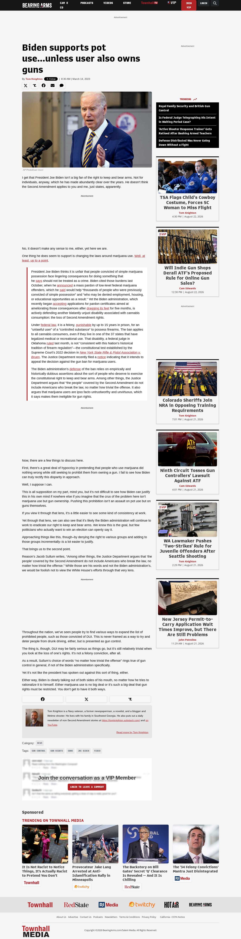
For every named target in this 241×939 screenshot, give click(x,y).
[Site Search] (215, 3)
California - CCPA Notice (172, 917)
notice (101, 357)
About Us (61, 917)
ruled (50, 343)
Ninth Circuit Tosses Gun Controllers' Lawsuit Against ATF (187, 475)
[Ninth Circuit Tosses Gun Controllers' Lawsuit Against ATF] (187, 449)
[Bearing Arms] (37, 5)
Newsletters (111, 917)
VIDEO (97, 750)
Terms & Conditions (129, 917)
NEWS (39, 743)
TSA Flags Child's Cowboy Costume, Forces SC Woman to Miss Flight (187, 202)
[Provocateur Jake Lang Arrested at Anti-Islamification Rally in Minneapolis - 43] (95, 844)
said (62, 290)
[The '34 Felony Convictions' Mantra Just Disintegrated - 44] (196, 844)
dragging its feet (98, 308)
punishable (83, 325)
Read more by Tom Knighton (132, 732)
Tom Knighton (34, 78)
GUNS (70, 750)
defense (75, 369)
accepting (60, 304)
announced (65, 285)
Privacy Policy (149, 917)
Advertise (73, 917)
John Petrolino (187, 639)
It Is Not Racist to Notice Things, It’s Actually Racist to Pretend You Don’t (44, 871)
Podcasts (98, 917)
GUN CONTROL (38, 750)
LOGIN (203, 3)
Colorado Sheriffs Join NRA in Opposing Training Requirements (187, 405)
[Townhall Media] (35, 931)
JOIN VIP (189, 5)
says (39, 281)
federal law (48, 325)
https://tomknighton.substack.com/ (121, 720)
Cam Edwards (187, 288)
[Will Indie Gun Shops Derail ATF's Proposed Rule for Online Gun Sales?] (187, 246)
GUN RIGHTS (56, 750)
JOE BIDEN (83, 750)
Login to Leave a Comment (87, 786)
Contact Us (85, 917)
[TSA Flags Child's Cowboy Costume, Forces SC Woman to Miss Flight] (187, 176)
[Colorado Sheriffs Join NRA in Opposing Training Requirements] (187, 378)
